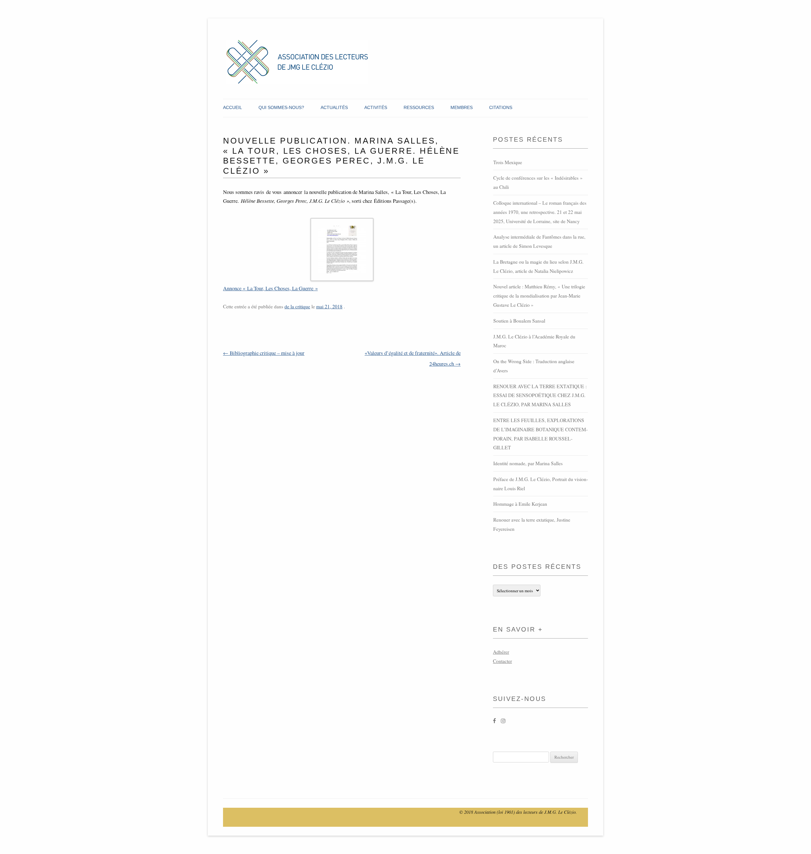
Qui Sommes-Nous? (281, 107)
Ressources (419, 107)
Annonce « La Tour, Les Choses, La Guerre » (270, 288)
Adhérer (501, 652)
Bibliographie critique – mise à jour (263, 352)
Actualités (334, 107)
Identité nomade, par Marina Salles (528, 463)
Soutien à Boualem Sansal (519, 321)
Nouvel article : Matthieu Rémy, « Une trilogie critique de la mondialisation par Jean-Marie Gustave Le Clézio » (539, 295)
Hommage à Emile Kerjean (520, 504)
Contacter (502, 661)
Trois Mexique (507, 162)
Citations (500, 107)
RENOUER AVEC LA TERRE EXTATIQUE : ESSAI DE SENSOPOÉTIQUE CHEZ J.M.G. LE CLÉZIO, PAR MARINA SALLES (540, 395)
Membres (461, 107)
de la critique (297, 306)
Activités (375, 107)
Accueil (232, 107)
